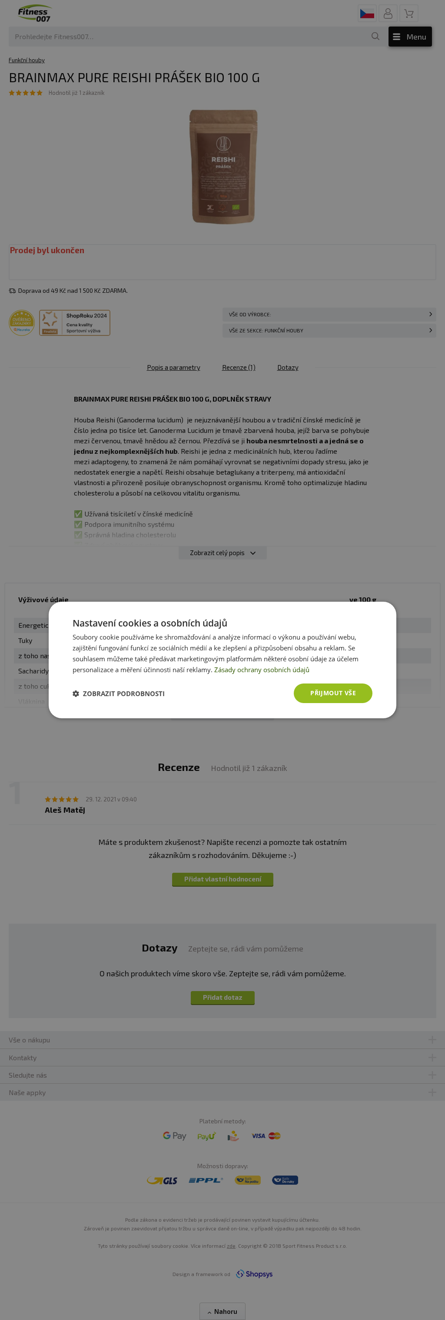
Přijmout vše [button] (333, 693)
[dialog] (222, 660)
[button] (119, 693)
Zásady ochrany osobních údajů (261, 669)
